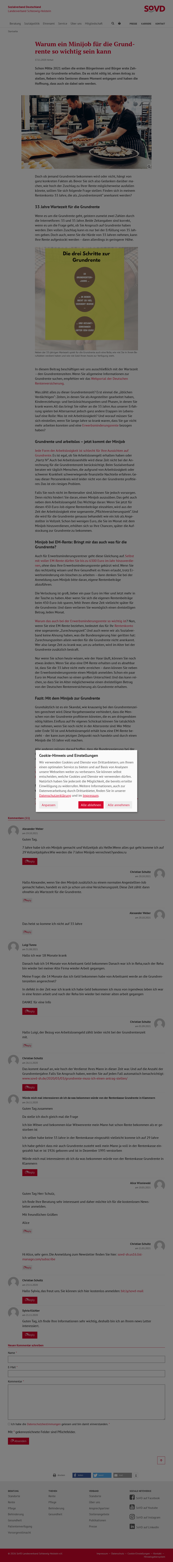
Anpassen (48, 805)
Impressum (90, 795)
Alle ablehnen (91, 805)
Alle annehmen (119, 805)
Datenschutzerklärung (55, 795)
